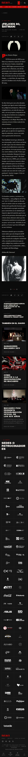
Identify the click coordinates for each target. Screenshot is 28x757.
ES (18, 2)
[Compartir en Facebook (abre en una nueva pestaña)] (14, 36)
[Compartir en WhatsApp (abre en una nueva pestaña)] (11, 36)
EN (21, 2)
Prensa (3, 738)
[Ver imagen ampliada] (14, 93)
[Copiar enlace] (22, 36)
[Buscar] (24, 3)
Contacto (10, 738)
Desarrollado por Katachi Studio (14, 749)
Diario (4, 12)
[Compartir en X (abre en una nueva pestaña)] (18, 36)
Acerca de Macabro (20, 738)
